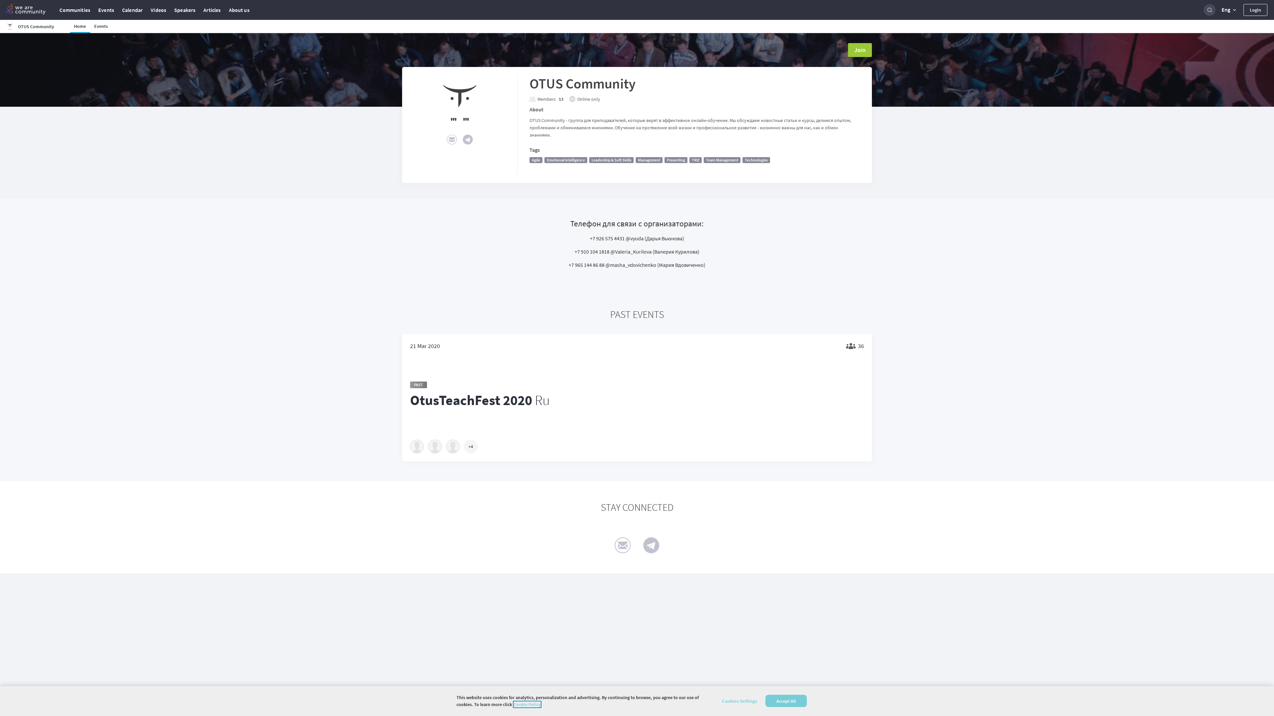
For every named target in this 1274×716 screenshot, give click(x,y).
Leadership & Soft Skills (611, 159)
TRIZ (695, 159)
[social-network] (452, 140)
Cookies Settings (739, 701)
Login (1255, 10)
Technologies (756, 159)
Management (649, 159)
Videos (158, 10)
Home (80, 26)
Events (106, 10)
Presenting (676, 159)
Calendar (132, 10)
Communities (74, 10)
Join (860, 50)
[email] (622, 545)
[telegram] (651, 545)
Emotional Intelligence (566, 159)
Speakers (184, 10)
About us (239, 10)
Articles (212, 10)
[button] (1230, 10)
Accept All (786, 701)
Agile (536, 159)
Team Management (722, 159)
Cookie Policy (527, 704)
